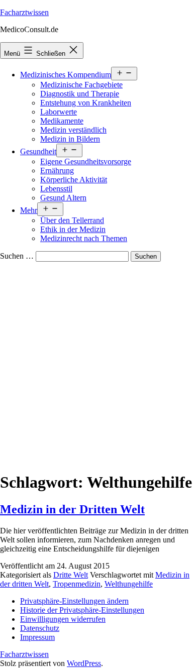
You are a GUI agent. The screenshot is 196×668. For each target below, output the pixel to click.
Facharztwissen (24, 12)
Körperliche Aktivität (73, 179)
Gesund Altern (63, 197)
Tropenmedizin (77, 584)
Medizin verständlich (73, 130)
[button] (74, 601)
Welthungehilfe (129, 584)
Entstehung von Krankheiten (85, 102)
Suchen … (17, 256)
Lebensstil (56, 188)
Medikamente (61, 121)
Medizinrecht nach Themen (83, 238)
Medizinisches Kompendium (65, 74)
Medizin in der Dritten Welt (72, 509)
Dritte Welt (70, 575)
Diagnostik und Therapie (79, 93)
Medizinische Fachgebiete (81, 84)
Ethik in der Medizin (73, 229)
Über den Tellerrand (72, 220)
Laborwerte (58, 111)
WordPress (84, 663)
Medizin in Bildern (70, 139)
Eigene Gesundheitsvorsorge (85, 161)
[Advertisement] (98, 365)
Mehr (28, 210)
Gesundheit (38, 151)
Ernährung (57, 170)
